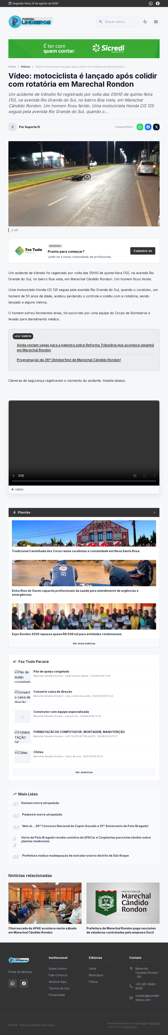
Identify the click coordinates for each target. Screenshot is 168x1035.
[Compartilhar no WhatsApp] (140, 127)
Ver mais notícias (84, 643)
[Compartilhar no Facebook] (148, 127)
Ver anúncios (84, 772)
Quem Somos (58, 968)
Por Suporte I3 (29, 127)
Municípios (96, 975)
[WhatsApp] (151, 3)
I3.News (155, 1023)
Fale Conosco (58, 975)
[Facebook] (158, 3)
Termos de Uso (59, 988)
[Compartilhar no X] (156, 127)
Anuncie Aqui (57, 981)
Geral (92, 968)
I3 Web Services (129, 1027)
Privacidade (57, 995)
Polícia (25, 66)
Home (12, 66)
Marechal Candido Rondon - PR (146, 972)
